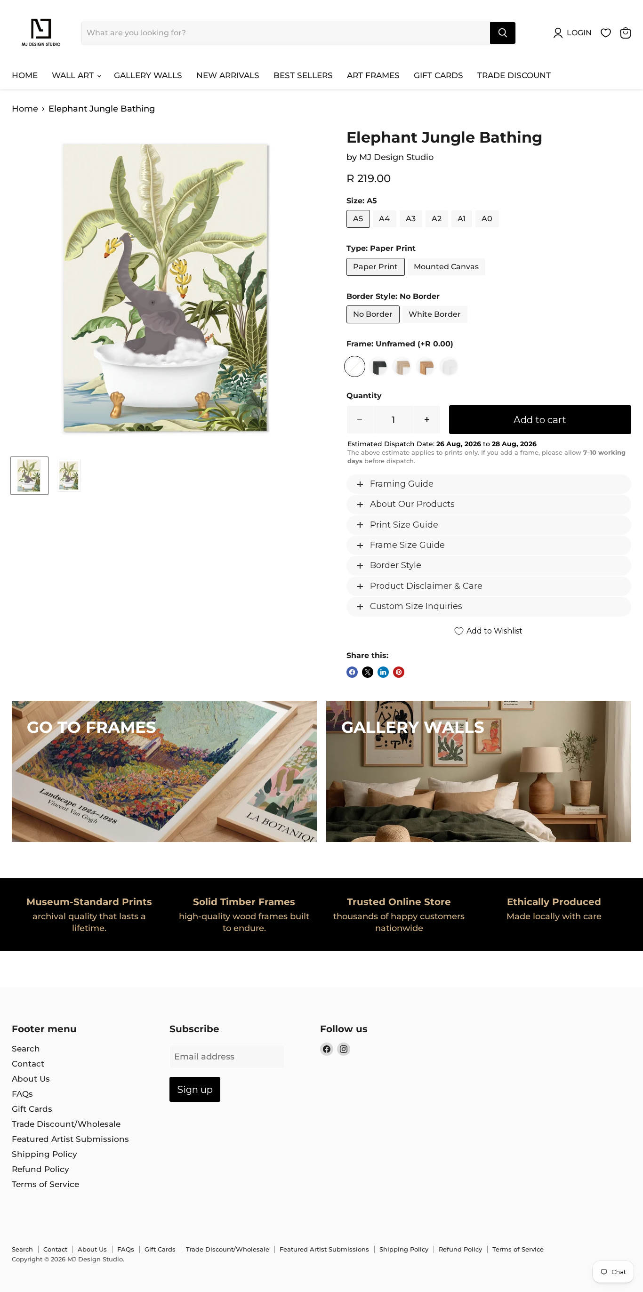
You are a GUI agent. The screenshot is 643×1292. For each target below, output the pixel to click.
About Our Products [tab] (412, 504)
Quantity (364, 396)
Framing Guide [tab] (402, 484)
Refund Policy (40, 1169)
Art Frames (373, 75)
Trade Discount (514, 75)
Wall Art (74, 75)
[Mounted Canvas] (447, 278)
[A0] (488, 230)
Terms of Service (45, 1184)
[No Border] (374, 325)
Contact (28, 1063)
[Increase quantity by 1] (427, 419)
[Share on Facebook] (352, 672)
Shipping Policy (44, 1154)
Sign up (195, 1089)
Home (25, 75)
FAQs (22, 1094)
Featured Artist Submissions (70, 1139)
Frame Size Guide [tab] (407, 545)
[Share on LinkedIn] (383, 672)
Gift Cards (438, 75)
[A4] (385, 230)
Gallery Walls (148, 75)
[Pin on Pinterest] (398, 672)
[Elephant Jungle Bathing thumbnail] (29, 475)
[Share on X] (367, 672)
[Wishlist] (606, 33)
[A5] (359, 230)
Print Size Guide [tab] (404, 525)
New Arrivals (227, 75)
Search (26, 1048)
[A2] (438, 230)
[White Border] (436, 325)
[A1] (463, 230)
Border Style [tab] (395, 565)
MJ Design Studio (396, 157)
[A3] (412, 230)
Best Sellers (303, 75)
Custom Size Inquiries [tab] (416, 606)
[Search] (502, 33)
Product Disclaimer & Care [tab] (426, 586)
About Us (31, 1078)
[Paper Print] (376, 278)
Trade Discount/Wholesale (66, 1124)
